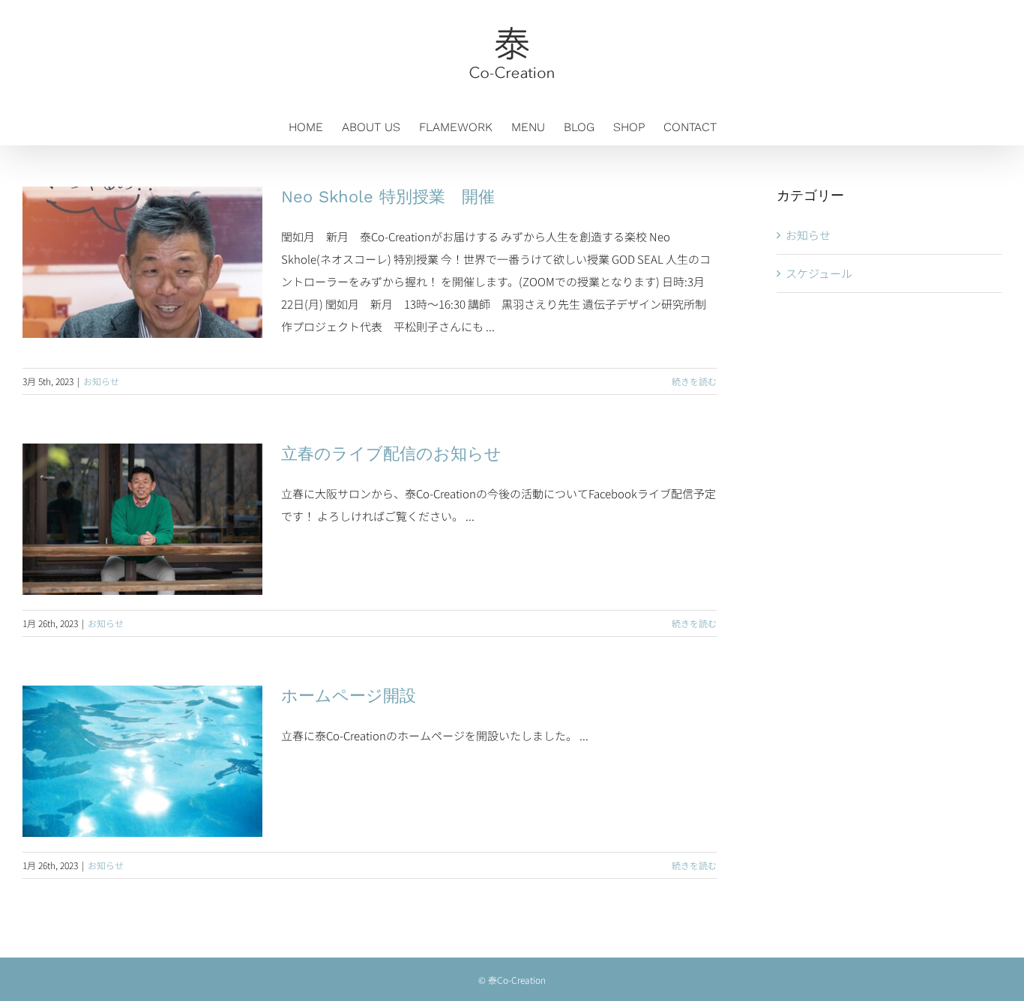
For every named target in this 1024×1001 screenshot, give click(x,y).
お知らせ (101, 381)
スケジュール (819, 273)
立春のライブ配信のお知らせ (391, 453)
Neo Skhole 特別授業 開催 (388, 196)
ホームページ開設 (348, 695)
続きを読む (694, 381)
